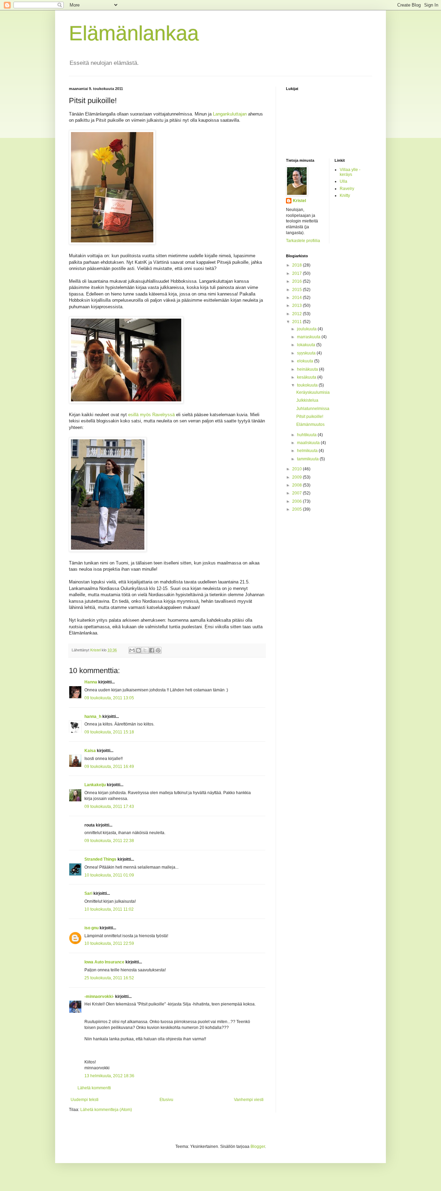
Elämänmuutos (310, 424)
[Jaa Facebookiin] (151, 650)
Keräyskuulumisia (313, 392)
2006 (297, 501)
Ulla (343, 181)
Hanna (90, 682)
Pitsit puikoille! (309, 416)
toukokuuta (308, 385)
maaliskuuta (309, 442)
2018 (297, 265)
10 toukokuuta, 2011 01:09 (109, 875)
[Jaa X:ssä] (145, 650)
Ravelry (347, 188)
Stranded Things (100, 859)
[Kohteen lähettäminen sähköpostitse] (132, 650)
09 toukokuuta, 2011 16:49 (109, 766)
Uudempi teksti (85, 1099)
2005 (297, 509)
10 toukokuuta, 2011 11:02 (109, 909)
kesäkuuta (307, 377)
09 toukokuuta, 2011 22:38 (109, 840)
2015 (297, 289)
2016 (297, 281)
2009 (297, 477)
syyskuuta (307, 353)
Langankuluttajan (230, 114)
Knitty (345, 195)
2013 (297, 305)
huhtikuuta (307, 434)
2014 (297, 297)
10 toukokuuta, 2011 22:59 (109, 943)
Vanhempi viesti (249, 1099)
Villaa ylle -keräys (350, 172)
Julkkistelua (307, 400)
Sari (88, 893)
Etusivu (166, 1099)
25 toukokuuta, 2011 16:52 (109, 977)
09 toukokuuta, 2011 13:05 (109, 697)
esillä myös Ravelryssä (151, 414)
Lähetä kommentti (94, 1087)
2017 (297, 273)
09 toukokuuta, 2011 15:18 (109, 732)
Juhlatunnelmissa (312, 408)
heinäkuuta (308, 369)
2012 (297, 313)
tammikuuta (308, 459)
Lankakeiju (95, 784)
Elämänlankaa (134, 33)
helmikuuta (308, 450)
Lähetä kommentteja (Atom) (106, 1109)
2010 (297, 469)
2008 (297, 485)
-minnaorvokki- (99, 996)
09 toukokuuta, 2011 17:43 (109, 806)
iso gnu (91, 927)
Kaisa (90, 750)
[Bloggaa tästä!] (138, 650)
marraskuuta (309, 336)
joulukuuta (307, 329)
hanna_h (92, 716)
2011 (297, 321)
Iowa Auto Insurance (104, 962)
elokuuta (305, 361)
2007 (297, 493)
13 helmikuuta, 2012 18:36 (109, 1075)
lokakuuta (306, 344)
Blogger (257, 1146)
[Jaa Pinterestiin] (158, 650)
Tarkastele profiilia (303, 240)
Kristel (299, 200)
